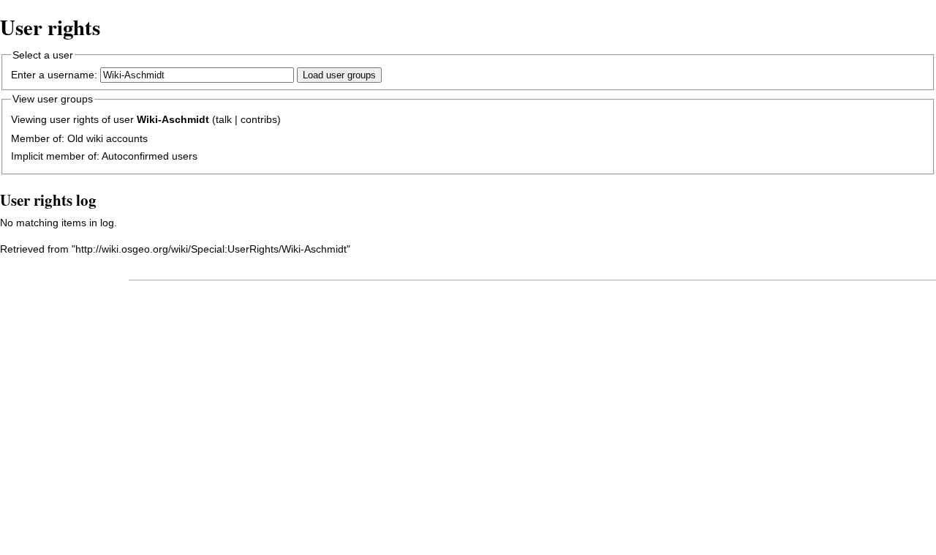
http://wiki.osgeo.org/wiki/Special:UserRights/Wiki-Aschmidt (211, 249)
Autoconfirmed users (149, 156)
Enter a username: (54, 75)
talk (224, 119)
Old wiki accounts (107, 138)
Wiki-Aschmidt (173, 119)
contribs (259, 119)
